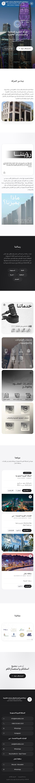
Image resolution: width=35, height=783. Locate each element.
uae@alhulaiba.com (17, 744)
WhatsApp (17, 728)
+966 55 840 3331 (17, 723)
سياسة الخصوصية (22, 776)
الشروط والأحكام (12, 776)
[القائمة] (31, 3)
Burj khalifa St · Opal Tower (17, 754)
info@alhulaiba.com (17, 718)
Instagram (17, 733)
